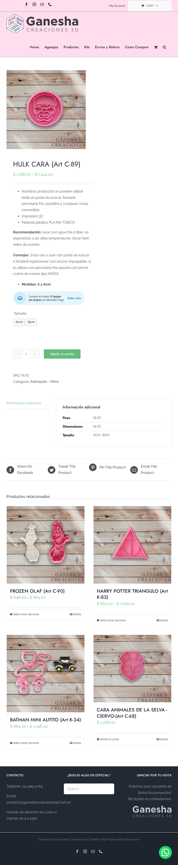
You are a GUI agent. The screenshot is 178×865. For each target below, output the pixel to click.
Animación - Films (44, 382)
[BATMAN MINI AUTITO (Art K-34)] (45, 673)
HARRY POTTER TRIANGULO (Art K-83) (132, 594)
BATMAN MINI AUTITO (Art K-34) (45, 719)
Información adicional (24, 403)
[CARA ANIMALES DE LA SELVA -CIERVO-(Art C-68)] (132, 668)
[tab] (28, 403)
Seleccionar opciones (26, 614)
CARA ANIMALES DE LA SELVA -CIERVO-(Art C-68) (132, 712)
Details (77, 614)
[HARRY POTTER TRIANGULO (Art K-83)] (132, 545)
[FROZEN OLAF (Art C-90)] (45, 545)
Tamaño (20, 313)
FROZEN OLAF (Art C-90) (37, 590)
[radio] (19, 322)
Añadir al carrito (62, 354)
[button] (164, 47)
